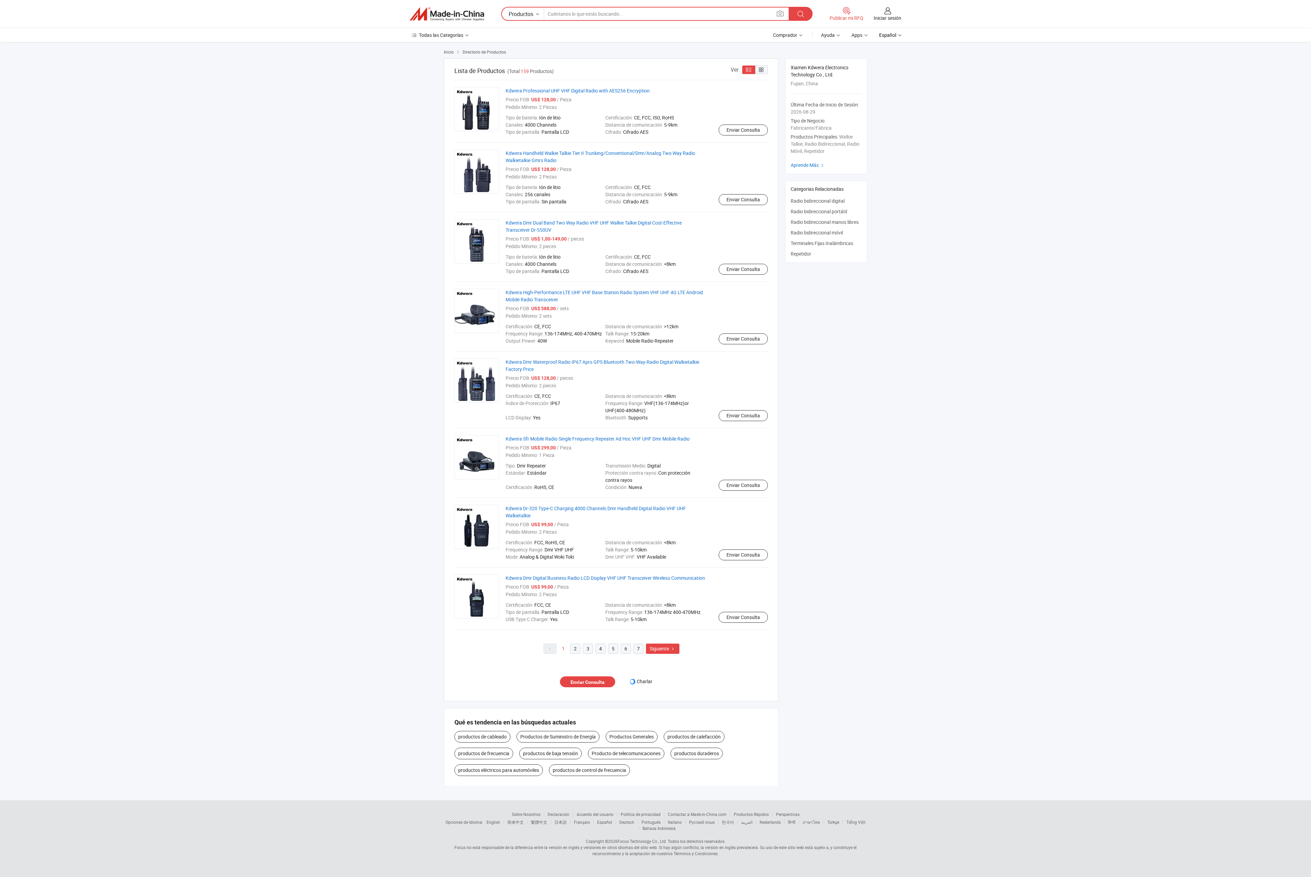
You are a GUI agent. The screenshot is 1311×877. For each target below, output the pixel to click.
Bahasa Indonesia (659, 828)
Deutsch (626, 822)
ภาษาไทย (811, 822)
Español (604, 822)
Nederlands (770, 822)
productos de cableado (482, 736)
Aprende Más (808, 165)
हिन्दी (791, 822)
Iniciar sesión (887, 18)
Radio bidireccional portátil (819, 211)
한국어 (728, 822)
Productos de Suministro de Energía (558, 736)
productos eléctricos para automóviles (498, 770)
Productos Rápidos (751, 814)
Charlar (644, 681)
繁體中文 (539, 822)
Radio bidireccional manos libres (825, 222)
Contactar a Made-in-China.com (697, 814)
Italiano (675, 822)
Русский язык (702, 822)
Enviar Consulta (743, 130)
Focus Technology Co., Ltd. (642, 841)
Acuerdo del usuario (595, 814)
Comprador (785, 35)
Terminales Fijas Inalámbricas (822, 243)
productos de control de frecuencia (589, 770)
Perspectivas (788, 814)
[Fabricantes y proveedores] (447, 14)
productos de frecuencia (483, 753)
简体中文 (515, 822)
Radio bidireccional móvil (817, 232)
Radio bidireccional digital (818, 201)
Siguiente (663, 648)
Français (582, 822)
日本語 (560, 822)
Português (651, 822)
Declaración (558, 814)
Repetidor (801, 253)
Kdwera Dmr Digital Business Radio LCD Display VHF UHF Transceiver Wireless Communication (605, 578)
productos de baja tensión (550, 753)
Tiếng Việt (855, 822)
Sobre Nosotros (526, 814)
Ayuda (828, 35)
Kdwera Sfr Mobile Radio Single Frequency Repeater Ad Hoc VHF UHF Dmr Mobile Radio (598, 438)
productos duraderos (696, 753)
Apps (856, 35)
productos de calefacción (694, 736)
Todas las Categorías (441, 35)
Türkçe (833, 822)
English (493, 822)
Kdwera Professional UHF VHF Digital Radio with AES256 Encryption (578, 90)
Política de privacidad (641, 814)
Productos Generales (631, 736)
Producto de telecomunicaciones (626, 753)
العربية (746, 822)
